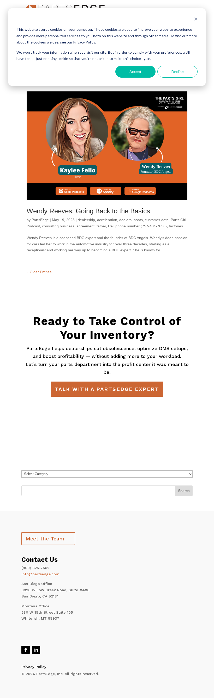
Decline (177, 71)
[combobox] (107, 490)
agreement (85, 226)
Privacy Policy (33, 667)
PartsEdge (40, 220)
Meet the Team (45, 538)
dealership (86, 220)
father (101, 226)
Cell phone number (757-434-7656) (137, 226)
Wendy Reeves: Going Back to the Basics (88, 211)
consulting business (58, 226)
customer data (157, 220)
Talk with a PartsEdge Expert (107, 389)
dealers (125, 220)
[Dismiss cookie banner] (196, 19)
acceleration (107, 220)
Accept (135, 71)
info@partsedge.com (40, 574)
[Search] (184, 490)
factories (176, 226)
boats (138, 220)
